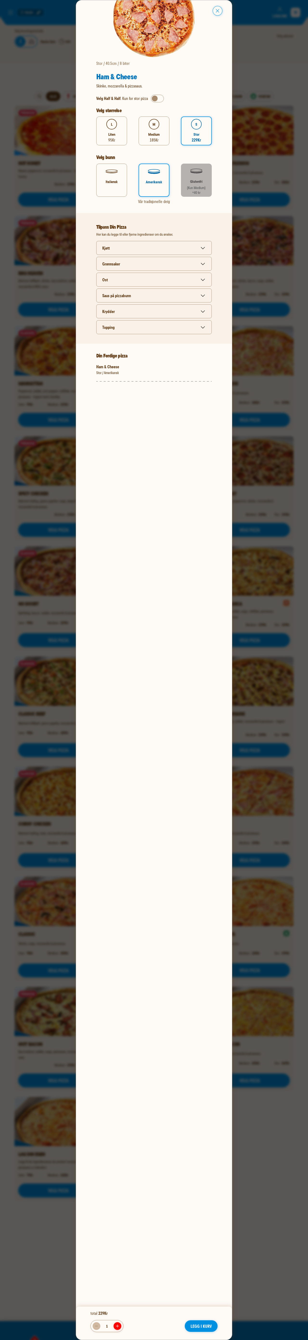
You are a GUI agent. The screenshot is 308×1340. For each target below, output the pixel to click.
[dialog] (154, 670)
